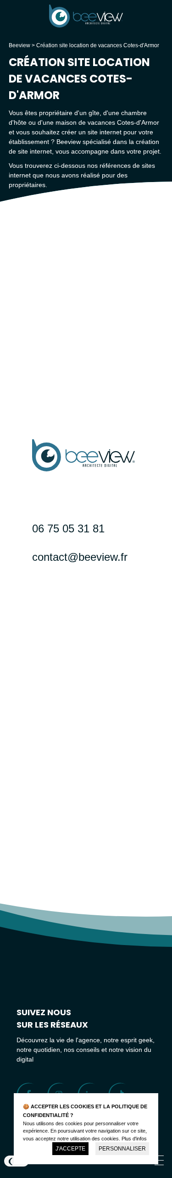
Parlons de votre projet (93, 620)
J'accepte (70, 1148)
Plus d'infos (134, 1138)
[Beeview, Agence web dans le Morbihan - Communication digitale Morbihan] (85, 25)
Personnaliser (122, 1148)
